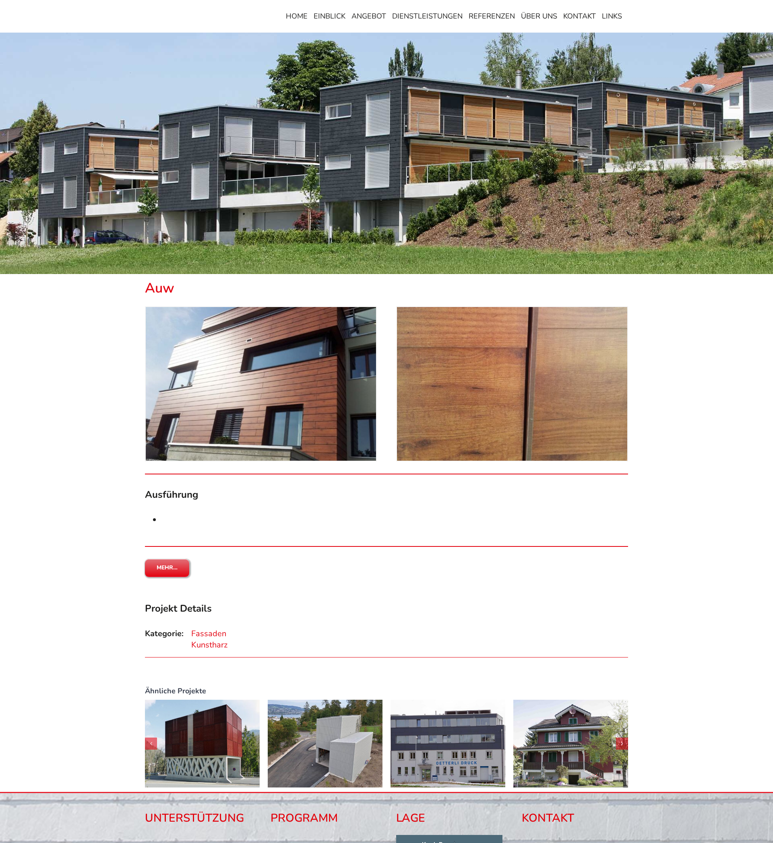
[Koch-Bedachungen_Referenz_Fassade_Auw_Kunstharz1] (261, 310)
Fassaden (208, 633)
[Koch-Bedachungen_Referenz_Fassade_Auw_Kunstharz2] (512, 310)
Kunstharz (209, 644)
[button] (151, 744)
